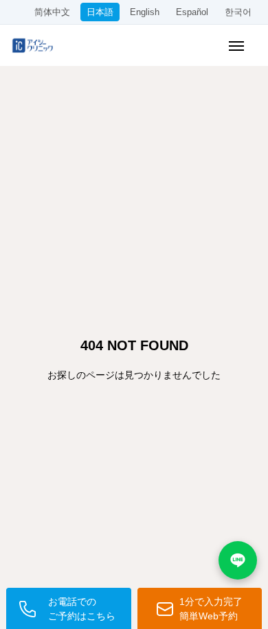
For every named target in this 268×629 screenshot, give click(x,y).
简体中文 (52, 12)
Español (192, 12)
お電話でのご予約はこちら (81, 608)
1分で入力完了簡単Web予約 (211, 608)
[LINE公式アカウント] (238, 560)
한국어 (238, 12)
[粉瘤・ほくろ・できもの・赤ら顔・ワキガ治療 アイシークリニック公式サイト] (38, 45)
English (144, 12)
